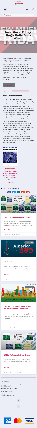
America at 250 (10, 262)
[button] (5, 9)
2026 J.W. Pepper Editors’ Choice (17, 217)
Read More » (7, 229)
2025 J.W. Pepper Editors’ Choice (17, 355)
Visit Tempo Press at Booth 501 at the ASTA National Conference (17, 307)
